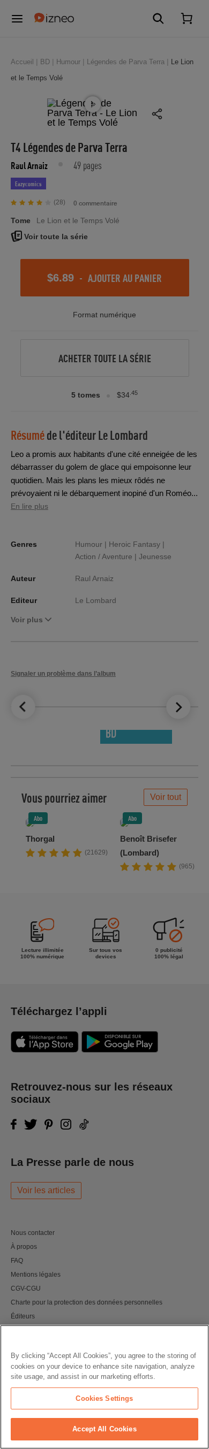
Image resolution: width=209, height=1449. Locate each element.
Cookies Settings (104, 1398)
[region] (104, 1387)
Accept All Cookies (104, 1429)
